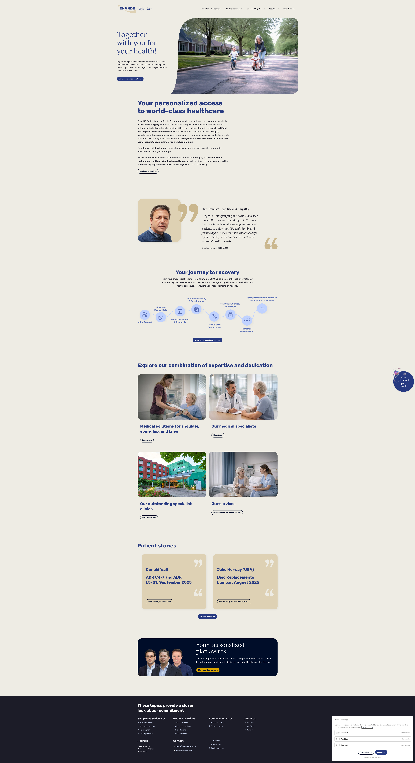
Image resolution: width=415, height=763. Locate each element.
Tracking (344, 739)
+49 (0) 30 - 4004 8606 (186, 746)
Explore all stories (207, 616)
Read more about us (148, 171)
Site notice (367, 757)
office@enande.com (184, 751)
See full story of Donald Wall (159, 602)
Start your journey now (208, 670)
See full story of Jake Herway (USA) (234, 602)
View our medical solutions (130, 79)
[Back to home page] (127, 9)
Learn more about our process (207, 340)
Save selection (366, 752)
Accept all (381, 752)
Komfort (344, 745)
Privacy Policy (367, 727)
